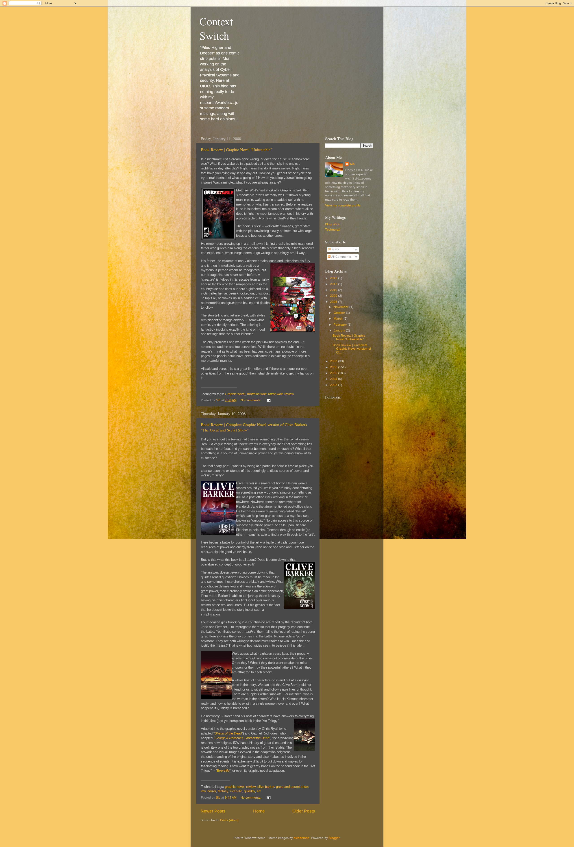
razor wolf (275, 394)
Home (259, 811)
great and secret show (292, 787)
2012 (334, 284)
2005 (334, 373)
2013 (334, 278)
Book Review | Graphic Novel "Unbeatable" (236, 149)
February (341, 324)
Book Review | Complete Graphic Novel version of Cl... (352, 348)
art (259, 791)
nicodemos (301, 838)
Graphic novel (235, 394)
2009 (334, 295)
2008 (334, 301)
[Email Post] (268, 400)
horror (211, 791)
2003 (334, 385)
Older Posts (303, 811)
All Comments (340, 256)
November (341, 307)
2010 (334, 290)
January (340, 330)
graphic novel (234, 787)
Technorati (332, 229)
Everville (223, 770)
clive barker (265, 787)
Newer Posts (213, 811)
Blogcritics (332, 224)
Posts (334, 249)
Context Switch (216, 28)
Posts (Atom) (229, 820)
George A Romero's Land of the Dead (242, 738)
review (289, 394)
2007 (334, 361)
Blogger (334, 838)
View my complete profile (343, 205)
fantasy (223, 791)
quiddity (249, 791)
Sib (352, 164)
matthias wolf (256, 394)
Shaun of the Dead (228, 733)
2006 (334, 367)
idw (203, 791)
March (339, 318)
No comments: (251, 400)
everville (236, 791)
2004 (334, 379)
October (340, 312)
